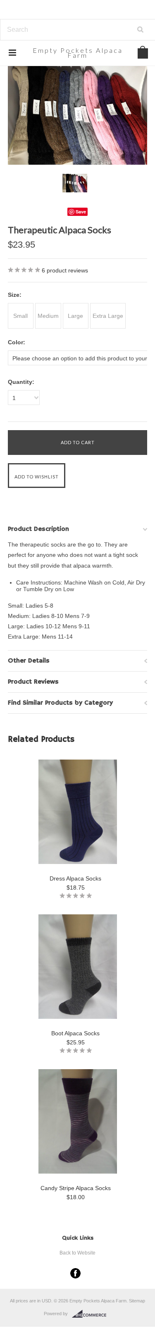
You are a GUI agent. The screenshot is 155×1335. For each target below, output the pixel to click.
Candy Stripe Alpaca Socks (76, 1188)
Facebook (75, 1273)
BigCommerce (91, 1313)
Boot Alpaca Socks (75, 1033)
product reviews (65, 270)
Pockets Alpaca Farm (78, 52)
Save (81, 211)
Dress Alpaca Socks (75, 878)
